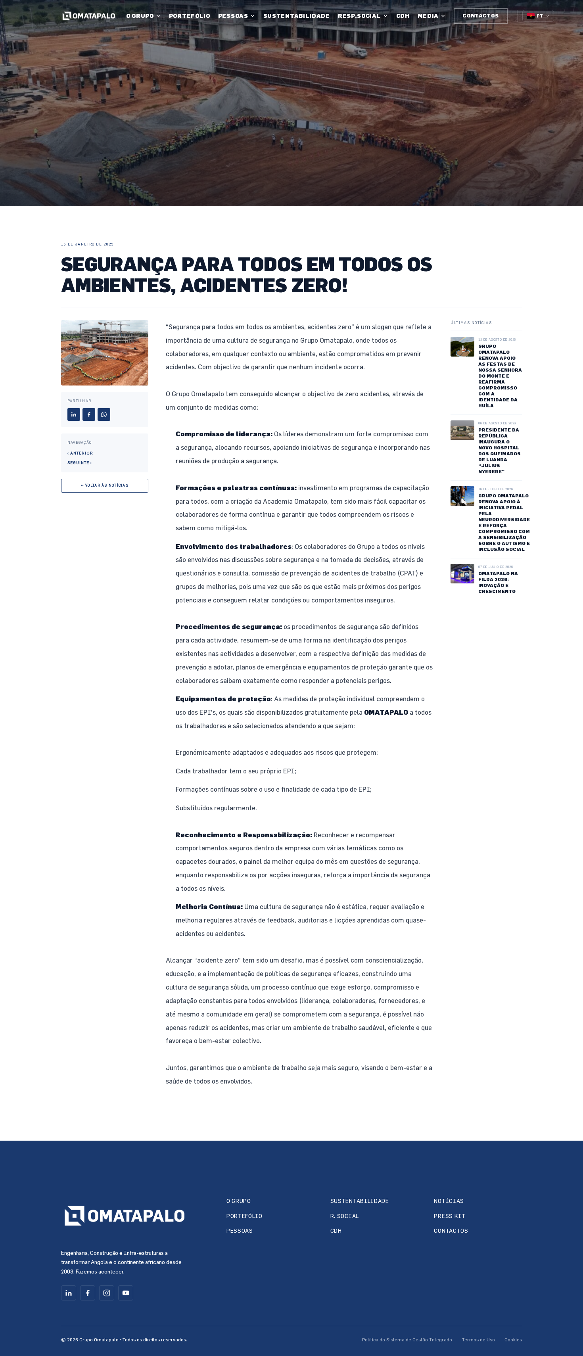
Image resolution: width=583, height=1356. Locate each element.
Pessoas (233, 15)
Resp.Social (359, 15)
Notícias (449, 1200)
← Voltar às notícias (104, 485)
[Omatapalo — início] (89, 16)
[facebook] (87, 1292)
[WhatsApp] (104, 414)
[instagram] (106, 1292)
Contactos (480, 15)
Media (428, 15)
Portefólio (189, 15)
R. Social (344, 1215)
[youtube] (125, 1292)
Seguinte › (79, 462)
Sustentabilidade (296, 15)
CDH (403, 15)
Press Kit (449, 1215)
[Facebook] (88, 414)
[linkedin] (68, 1292)
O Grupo (140, 15)
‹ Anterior (80, 453)
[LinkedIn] (73, 414)
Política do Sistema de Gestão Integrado (407, 1339)
